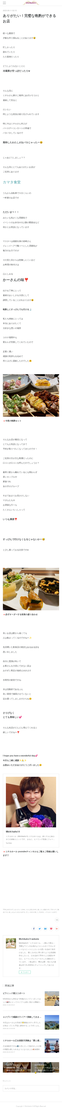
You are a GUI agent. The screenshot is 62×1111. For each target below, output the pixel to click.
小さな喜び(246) (31, 909)
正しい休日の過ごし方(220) (35, 912)
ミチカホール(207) (51, 912)
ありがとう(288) (19, 909)
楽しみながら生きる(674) (17, 912)
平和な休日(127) (8, 909)
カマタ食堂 (12, 181)
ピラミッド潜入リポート (14, 993)
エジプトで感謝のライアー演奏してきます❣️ (23, 1016)
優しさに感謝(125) (43, 909)
